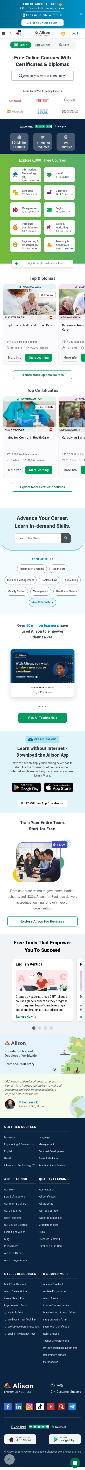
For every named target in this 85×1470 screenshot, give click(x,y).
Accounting (71, 580)
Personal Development (52, 1151)
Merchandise (50, 1362)
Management (40, 591)
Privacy (25, 1451)
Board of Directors (14, 1196)
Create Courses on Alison (57, 1305)
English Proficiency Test (21, 1333)
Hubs (42, 1232)
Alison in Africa (12, 1253)
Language (44, 1137)
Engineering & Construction (19, 1144)
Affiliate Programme (54, 1291)
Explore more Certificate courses (42, 487)
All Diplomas (46, 1203)
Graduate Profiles (49, 1224)
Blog (6, 1239)
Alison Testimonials (50, 1217)
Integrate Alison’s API (55, 1319)
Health (8, 1158)
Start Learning (39, 357)
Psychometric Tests (15, 1305)
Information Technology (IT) (19, 1165)
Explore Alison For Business (42, 921)
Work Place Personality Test (24, 1326)
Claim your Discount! (42, 23)
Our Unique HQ (12, 1210)
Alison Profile (50, 1298)
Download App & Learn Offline (59, 1312)
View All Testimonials (42, 717)
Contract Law (49, 580)
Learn (23, 45)
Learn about (19, 1064)
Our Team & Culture (15, 1203)
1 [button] (39, 706)
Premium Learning (49, 1239)
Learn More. (42, 775)
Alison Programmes (15, 1260)
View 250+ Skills (41, 602)
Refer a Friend (51, 1333)
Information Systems (32, 568)
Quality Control (16, 591)
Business (9, 1137)
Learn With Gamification (56, 1326)
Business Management (20, 580)
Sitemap (76, 1451)
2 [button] (42, 706)
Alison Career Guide (15, 1291)
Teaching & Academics (52, 1165)
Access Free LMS (53, 1284)
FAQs (60, 1385)
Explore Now (24, 1016)
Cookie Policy (63, 1451)
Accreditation (46, 1189)
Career (45, 45)
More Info (14, 357)
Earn (66, 45)
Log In (75, 33)
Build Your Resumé (15, 1284)
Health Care (58, 568)
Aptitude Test (15, 1312)
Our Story (9, 1189)
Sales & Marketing (49, 1158)
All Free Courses (48, 1210)
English (8, 1151)
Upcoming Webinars (54, 1354)
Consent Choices (46, 1451)
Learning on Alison (14, 1232)
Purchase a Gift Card (51, 1246)
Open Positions (12, 1217)
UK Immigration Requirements (60, 1347)
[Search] (8, 30)
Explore (3, 33)
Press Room (11, 1246)
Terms (32, 1451)
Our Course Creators (16, 1224)
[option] (29, 326)
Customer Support (69, 1391)
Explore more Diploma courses (42, 375)
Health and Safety (66, 591)
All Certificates (47, 1196)
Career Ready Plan (14, 1298)
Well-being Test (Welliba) (22, 1319)
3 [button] (45, 706)
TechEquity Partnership (56, 1340)
